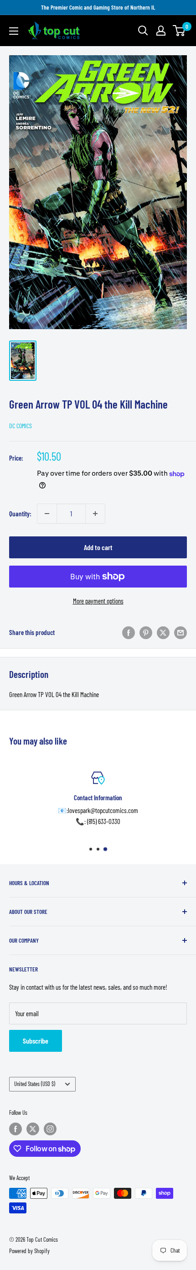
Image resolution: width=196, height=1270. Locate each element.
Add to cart (98, 547)
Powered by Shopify (29, 1250)
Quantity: (20, 513)
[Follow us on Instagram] (50, 1129)
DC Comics (20, 426)
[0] (179, 30)
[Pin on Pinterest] (145, 632)
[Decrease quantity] (47, 513)
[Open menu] (13, 31)
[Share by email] (180, 632)
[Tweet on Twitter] (163, 632)
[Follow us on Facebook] (15, 1129)
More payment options (98, 601)
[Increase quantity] (95, 513)
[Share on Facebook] (128, 632)
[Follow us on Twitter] (32, 1129)
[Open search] (143, 31)
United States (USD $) (34, 1083)
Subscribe (35, 1040)
